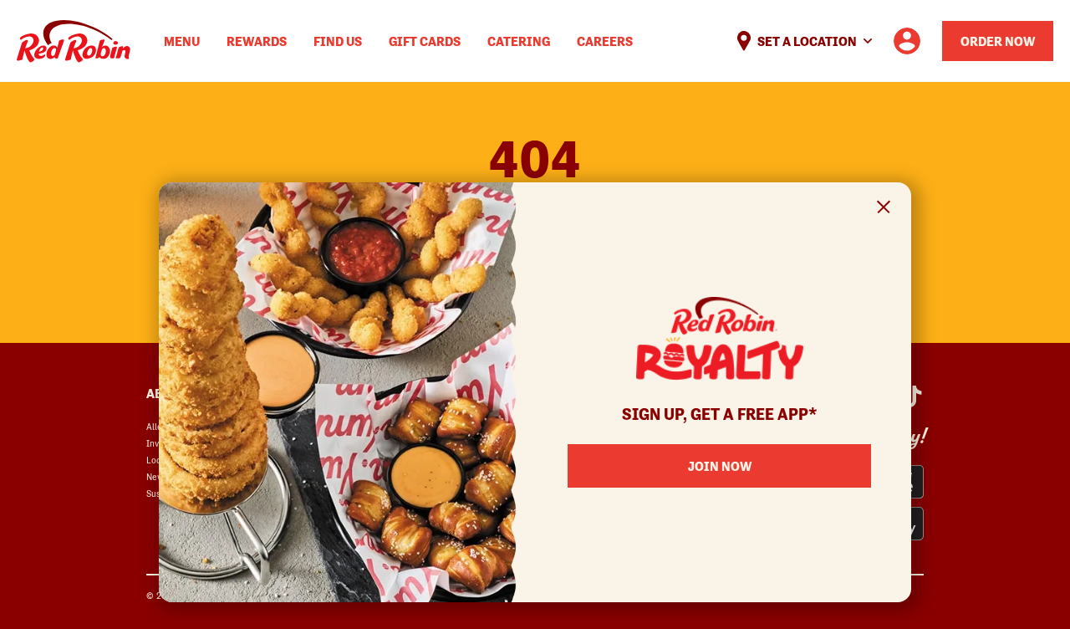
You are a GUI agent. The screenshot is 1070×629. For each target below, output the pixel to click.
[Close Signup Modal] (884, 209)
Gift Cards (425, 41)
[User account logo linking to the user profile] (907, 41)
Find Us (337, 41)
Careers (605, 41)
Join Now (720, 466)
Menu (182, 41)
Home (73, 41)
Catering (518, 41)
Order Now (997, 41)
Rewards (257, 41)
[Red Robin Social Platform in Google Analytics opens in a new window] (912, 396)
